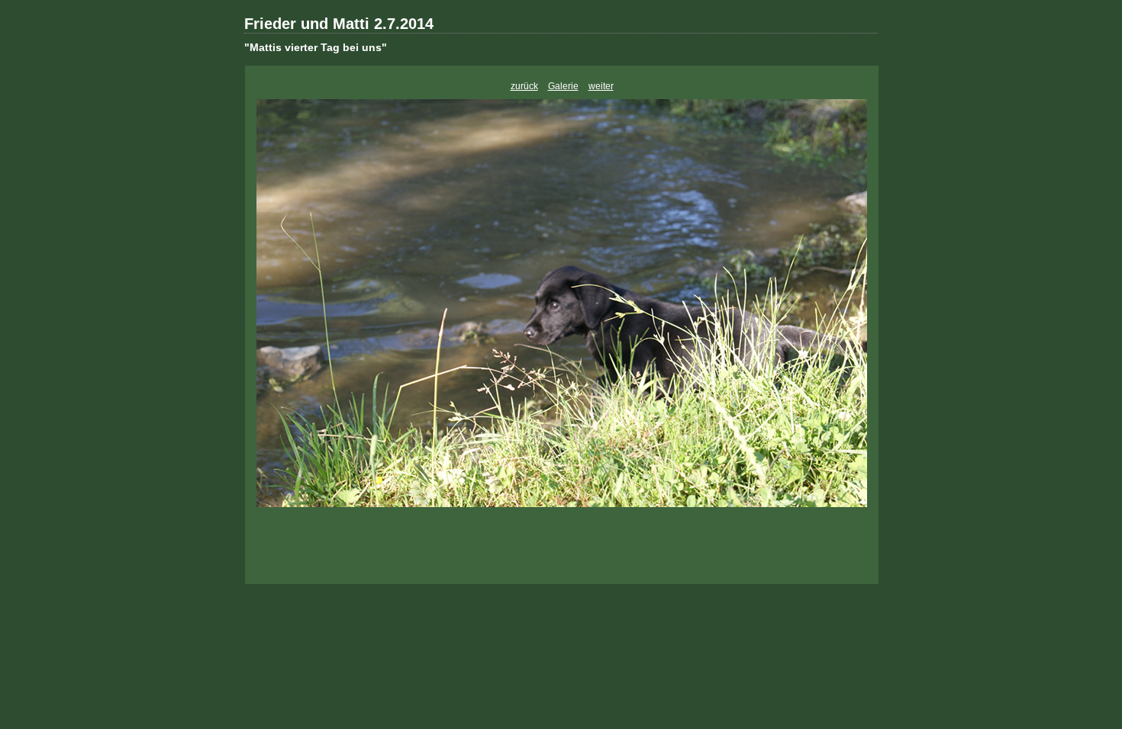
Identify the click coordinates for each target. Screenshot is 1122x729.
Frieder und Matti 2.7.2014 (339, 23)
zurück (524, 86)
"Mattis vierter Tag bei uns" (315, 47)
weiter (601, 86)
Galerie (563, 86)
